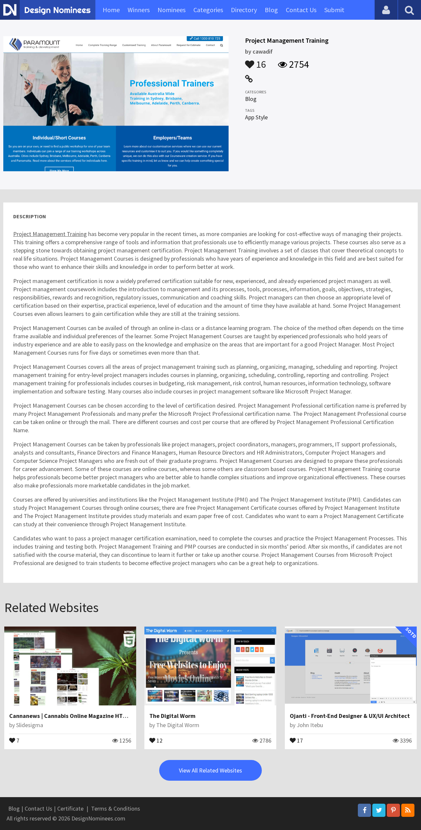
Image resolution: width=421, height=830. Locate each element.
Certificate (70, 808)
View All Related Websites (210, 770)
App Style (256, 117)
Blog (271, 10)
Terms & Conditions (115, 808)
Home (111, 10)
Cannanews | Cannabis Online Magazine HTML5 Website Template (96, 716)
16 (260, 61)
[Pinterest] (393, 810)
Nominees (172, 10)
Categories (208, 10)
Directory (244, 10)
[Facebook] (364, 810)
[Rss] (407, 810)
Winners (139, 10)
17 (299, 740)
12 (158, 740)
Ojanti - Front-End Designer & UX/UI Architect (350, 716)
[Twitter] (378, 810)
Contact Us (301, 10)
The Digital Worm (172, 716)
